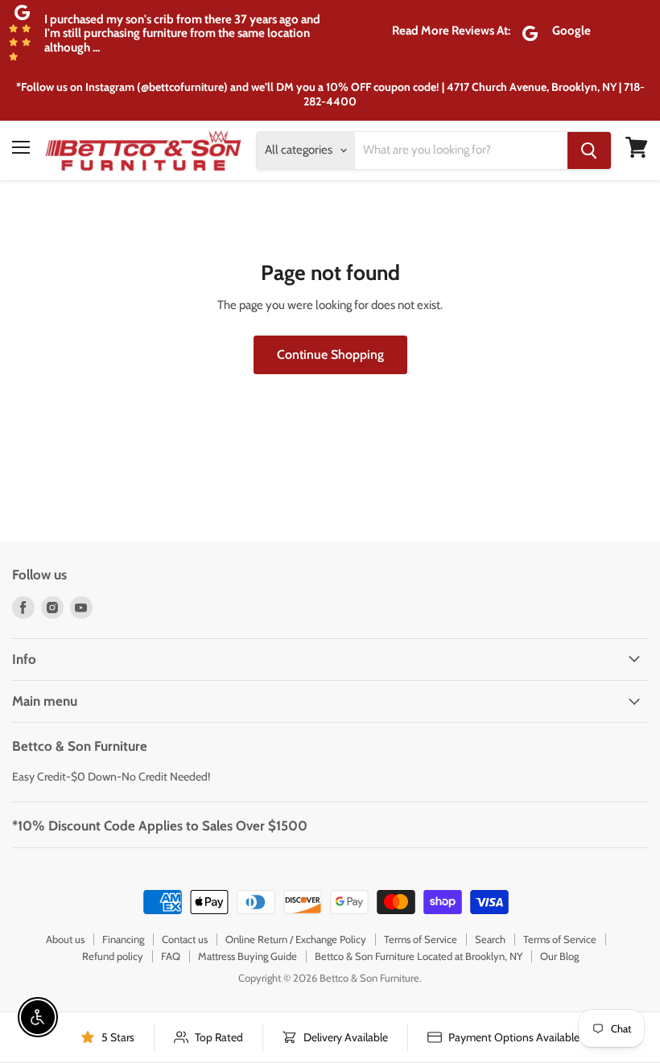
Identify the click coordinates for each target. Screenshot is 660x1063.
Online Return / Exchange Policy (295, 939)
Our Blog (559, 956)
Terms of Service (420, 939)
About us (65, 939)
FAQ (170, 956)
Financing (123, 939)
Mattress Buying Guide (247, 956)
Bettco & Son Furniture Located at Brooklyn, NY (418, 956)
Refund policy (112, 956)
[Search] (589, 150)
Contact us (185, 939)
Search (490, 939)
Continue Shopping (330, 354)
